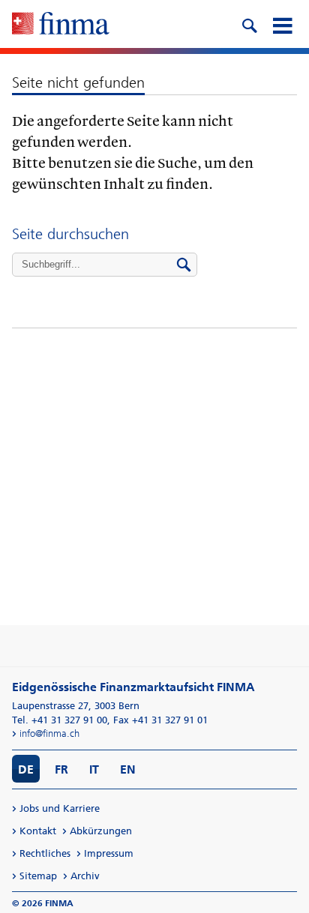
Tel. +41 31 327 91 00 (59, 720)
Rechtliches (45, 853)
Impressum (109, 853)
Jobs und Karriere (60, 808)
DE (26, 769)
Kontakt (38, 831)
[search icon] (249, 24)
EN (128, 769)
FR (61, 769)
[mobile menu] (282, 24)
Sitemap (38, 876)
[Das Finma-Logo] (61, 24)
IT (94, 769)
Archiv (85, 876)
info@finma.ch (50, 733)
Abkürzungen (101, 831)
